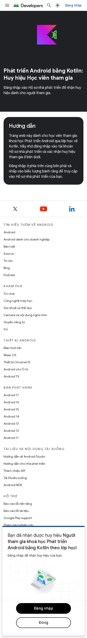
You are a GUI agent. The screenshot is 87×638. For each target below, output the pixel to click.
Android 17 (11, 395)
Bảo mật (9, 246)
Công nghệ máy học (18, 301)
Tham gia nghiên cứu (18, 525)
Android (9, 232)
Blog (7, 268)
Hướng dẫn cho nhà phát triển (24, 464)
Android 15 (11, 409)
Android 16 (11, 402)
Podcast (9, 275)
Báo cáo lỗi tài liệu (16, 511)
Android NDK (13, 485)
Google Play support (18, 518)
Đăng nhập (73, 5)
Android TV (11, 376)
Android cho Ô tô (16, 369)
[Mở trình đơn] (7, 5)
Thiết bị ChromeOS (17, 362)
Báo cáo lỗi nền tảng (18, 504)
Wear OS (10, 355)
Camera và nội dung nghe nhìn (25, 315)
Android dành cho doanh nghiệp (27, 239)
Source (9, 254)
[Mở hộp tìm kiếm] (49, 5)
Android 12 (11, 431)
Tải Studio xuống (15, 478)
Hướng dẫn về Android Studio (24, 456)
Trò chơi (9, 294)
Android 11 (11, 438)
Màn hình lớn (12, 348)
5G (6, 329)
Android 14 (11, 416)
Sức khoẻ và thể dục (18, 308)
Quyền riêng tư (14, 322)
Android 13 (11, 424)
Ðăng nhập (43, 608)
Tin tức (8, 261)
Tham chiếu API (14, 471)
